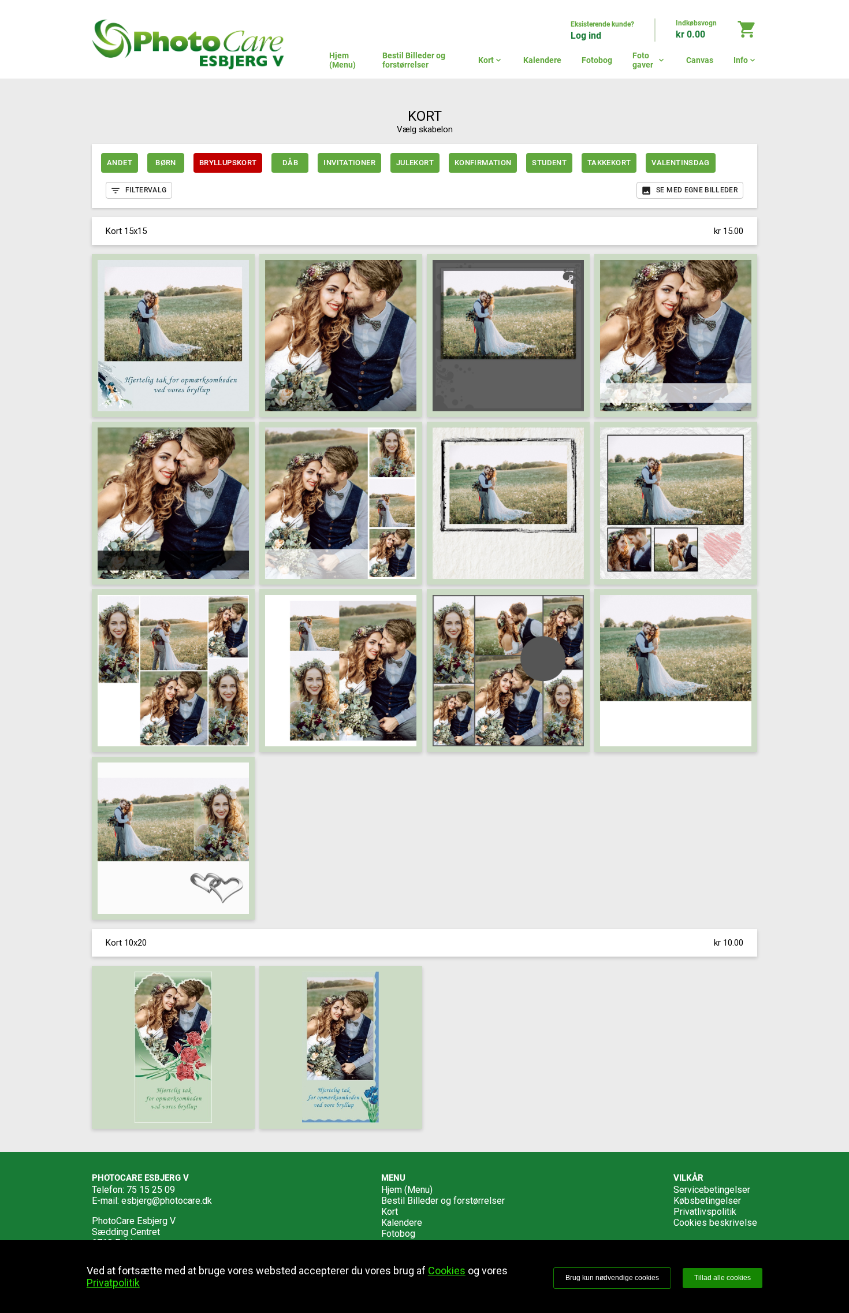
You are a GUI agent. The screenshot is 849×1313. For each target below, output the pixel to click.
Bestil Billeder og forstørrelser (413, 60)
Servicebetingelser (711, 1189)
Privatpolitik (113, 1283)
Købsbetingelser (707, 1200)
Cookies (447, 1270)
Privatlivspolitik (704, 1211)
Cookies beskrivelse (715, 1222)
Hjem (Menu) (342, 60)
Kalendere (542, 60)
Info (745, 60)
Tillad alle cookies (722, 1278)
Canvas (699, 60)
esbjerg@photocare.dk (166, 1200)
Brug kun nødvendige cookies (612, 1278)
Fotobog (597, 60)
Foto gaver (649, 60)
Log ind (586, 35)
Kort (490, 60)
